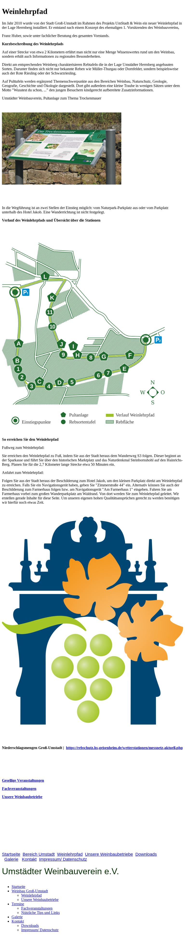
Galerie (11, 859)
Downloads (146, 854)
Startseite (11, 854)
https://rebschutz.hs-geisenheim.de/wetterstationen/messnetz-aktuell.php (124, 748)
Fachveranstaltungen (19, 789)
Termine (18, 904)
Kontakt (29, 859)
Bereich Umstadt (39, 854)
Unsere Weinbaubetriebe (22, 797)
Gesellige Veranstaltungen (23, 780)
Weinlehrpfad (70, 854)
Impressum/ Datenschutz (63, 859)
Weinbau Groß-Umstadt (30, 891)
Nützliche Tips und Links (40, 913)
